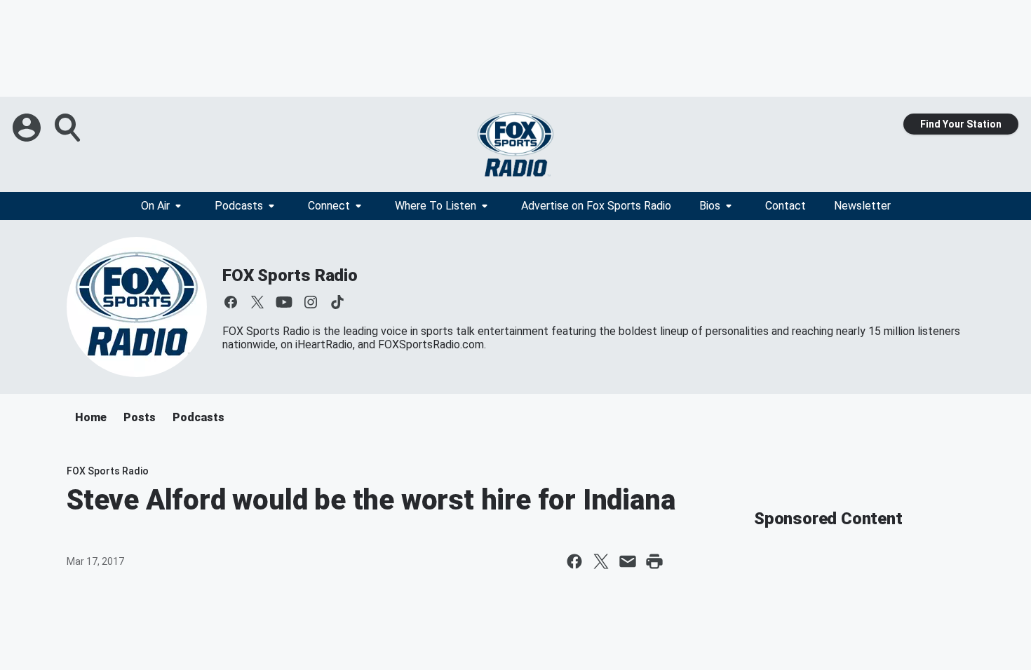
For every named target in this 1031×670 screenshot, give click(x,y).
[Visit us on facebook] (230, 302)
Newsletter (862, 205)
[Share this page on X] (601, 561)
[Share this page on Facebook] (574, 561)
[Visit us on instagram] (310, 302)
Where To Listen (435, 205)
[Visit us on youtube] (284, 302)
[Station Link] (515, 144)
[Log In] (28, 128)
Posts (139, 417)
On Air (155, 205)
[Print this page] (654, 561)
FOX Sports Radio (290, 275)
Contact (785, 205)
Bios (709, 205)
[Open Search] (69, 128)
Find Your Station (961, 124)
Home (91, 417)
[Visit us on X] (257, 302)
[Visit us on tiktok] (337, 302)
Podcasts (239, 205)
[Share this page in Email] (628, 561)
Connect (329, 205)
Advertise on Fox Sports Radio (596, 205)
